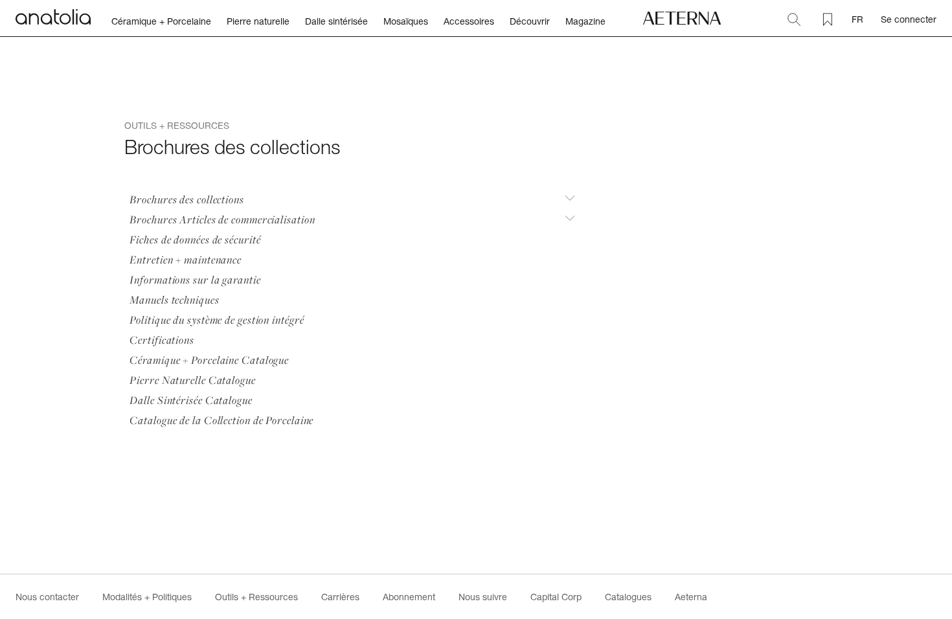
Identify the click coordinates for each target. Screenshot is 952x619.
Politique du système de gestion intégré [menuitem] (217, 319)
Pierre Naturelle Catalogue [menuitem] (192, 379)
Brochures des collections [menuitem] (187, 199)
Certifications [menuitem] (162, 339)
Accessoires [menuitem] (469, 21)
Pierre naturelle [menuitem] (258, 21)
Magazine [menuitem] (585, 21)
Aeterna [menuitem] (691, 596)
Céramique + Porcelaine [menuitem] (161, 21)
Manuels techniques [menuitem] (174, 299)
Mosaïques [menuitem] (405, 21)
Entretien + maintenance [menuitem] (186, 259)
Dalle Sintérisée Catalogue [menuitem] (191, 399)
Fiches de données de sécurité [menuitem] (195, 239)
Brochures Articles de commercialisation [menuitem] (222, 219)
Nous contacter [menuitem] (47, 596)
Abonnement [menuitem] (409, 596)
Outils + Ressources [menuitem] (256, 596)
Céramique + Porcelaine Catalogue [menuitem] (209, 359)
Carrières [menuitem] (340, 596)
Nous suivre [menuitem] (483, 596)
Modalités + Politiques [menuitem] (147, 596)
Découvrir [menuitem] (530, 21)
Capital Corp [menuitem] (556, 596)
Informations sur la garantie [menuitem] (195, 279)
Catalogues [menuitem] (628, 596)
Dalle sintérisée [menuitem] (336, 21)
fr (857, 19)
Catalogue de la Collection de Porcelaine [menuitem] (221, 419)
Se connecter (908, 19)
